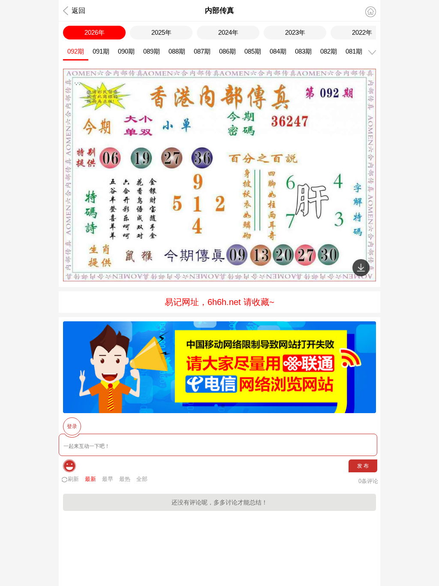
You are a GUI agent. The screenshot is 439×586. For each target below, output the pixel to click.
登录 (72, 426)
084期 (278, 51)
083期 (303, 51)
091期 (101, 51)
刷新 (73, 479)
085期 (252, 51)
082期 (328, 51)
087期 (202, 51)
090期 (126, 51)
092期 (75, 51)
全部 (141, 479)
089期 (151, 51)
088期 (176, 51)
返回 (78, 10)
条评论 (368, 481)
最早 (107, 479)
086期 (227, 51)
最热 (124, 479)
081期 (354, 51)
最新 (90, 479)
